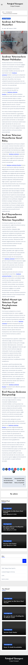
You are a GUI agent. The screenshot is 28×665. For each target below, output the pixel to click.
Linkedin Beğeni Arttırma (8, 572)
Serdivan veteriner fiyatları (14, 165)
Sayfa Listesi (5, 579)
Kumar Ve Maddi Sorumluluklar (13, 647)
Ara (3, 556)
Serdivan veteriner (14, 154)
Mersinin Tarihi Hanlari (9, 543)
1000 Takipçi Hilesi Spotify (8, 568)
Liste (3, 575)
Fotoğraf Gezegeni (15, 4)
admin (5, 28)
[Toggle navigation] (2, 4)
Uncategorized (6, 18)
